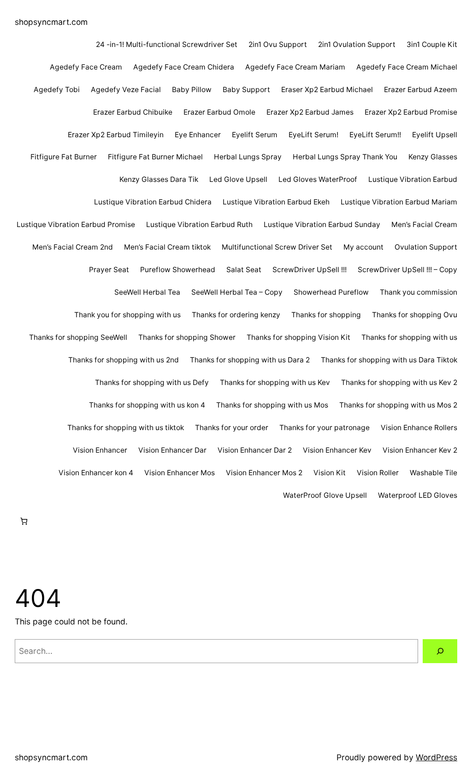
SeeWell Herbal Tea (147, 292)
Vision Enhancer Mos (179, 472)
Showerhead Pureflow (331, 292)
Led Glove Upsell (238, 179)
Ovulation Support (426, 247)
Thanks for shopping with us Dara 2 (250, 360)
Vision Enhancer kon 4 (96, 472)
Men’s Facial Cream (424, 224)
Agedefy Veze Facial (126, 89)
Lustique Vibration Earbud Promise (76, 224)
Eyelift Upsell (434, 134)
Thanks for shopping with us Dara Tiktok (389, 360)
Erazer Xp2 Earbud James (310, 112)
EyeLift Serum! (313, 134)
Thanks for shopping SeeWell (78, 337)
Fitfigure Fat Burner (63, 156)
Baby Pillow (192, 89)
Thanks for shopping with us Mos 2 (398, 405)
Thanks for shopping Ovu (414, 314)
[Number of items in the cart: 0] (24, 521)
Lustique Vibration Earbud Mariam (399, 202)
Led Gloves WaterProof (317, 179)
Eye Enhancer (198, 134)
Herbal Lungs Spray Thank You (345, 156)
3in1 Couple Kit (432, 44)
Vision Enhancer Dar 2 (255, 450)
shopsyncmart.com (51, 22)
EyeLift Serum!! (375, 134)
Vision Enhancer (100, 450)
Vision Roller (378, 472)
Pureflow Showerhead (177, 269)
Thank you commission (418, 292)
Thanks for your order (231, 427)
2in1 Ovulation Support (356, 44)
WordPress (436, 757)
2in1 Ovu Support (277, 44)
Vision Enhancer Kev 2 (420, 450)
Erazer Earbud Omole (219, 112)
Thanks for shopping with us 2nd (123, 360)
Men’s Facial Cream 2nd (72, 247)
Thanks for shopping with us (409, 337)
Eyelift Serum (254, 134)
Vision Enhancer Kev (337, 450)
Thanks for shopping (326, 314)
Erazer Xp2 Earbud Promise (411, 112)
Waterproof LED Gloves (417, 495)
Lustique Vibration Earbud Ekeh (276, 202)
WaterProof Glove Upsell (325, 495)
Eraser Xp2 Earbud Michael (327, 89)
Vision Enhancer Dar (172, 450)
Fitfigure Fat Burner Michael (155, 156)
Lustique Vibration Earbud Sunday (322, 224)
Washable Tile (433, 472)
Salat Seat (243, 269)
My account (363, 247)
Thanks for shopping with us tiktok (125, 427)
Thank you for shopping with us (127, 314)
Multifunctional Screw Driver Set (277, 247)
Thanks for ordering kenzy (236, 314)
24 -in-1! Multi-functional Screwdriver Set (166, 44)
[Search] (440, 651)
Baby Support (246, 89)
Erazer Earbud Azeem (420, 89)
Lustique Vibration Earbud (412, 179)
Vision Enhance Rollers (419, 427)
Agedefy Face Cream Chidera (183, 67)
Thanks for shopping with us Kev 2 (399, 382)
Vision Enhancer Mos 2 (264, 472)
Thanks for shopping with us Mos (272, 405)
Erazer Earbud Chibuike (132, 112)
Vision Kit (329, 472)
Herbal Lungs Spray (248, 156)
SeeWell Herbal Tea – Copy (237, 292)
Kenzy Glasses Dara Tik (158, 179)
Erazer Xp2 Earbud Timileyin (116, 134)
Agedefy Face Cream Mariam (295, 67)
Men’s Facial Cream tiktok (167, 247)
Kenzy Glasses (432, 156)
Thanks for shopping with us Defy (152, 382)
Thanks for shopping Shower (187, 337)
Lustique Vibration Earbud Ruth (199, 224)
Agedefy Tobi (57, 89)
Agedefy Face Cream (86, 67)
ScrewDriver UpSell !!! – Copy (407, 269)
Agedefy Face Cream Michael (406, 67)
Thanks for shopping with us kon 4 (147, 405)
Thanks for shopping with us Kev (275, 382)
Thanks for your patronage (324, 427)
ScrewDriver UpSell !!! (309, 269)
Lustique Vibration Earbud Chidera (153, 202)
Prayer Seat (109, 269)
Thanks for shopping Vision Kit (298, 337)
